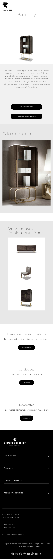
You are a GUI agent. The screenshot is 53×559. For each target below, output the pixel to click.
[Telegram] (40, 554)
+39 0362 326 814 (10, 527)
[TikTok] (32, 554)
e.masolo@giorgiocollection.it (14, 534)
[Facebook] (12, 554)
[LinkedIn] (36, 554)
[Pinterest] (24, 554)
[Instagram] (16, 554)
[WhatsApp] (20, 554)
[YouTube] (28, 554)
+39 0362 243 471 (10, 524)
